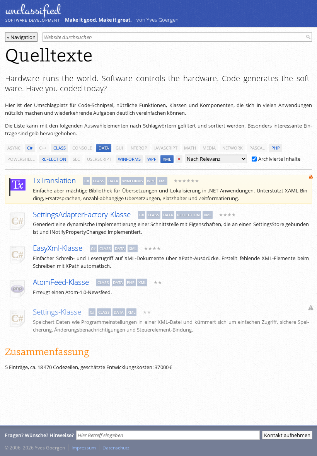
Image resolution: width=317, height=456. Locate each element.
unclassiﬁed (32, 10)
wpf (151, 159)
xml (167, 159)
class (59, 148)
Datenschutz (116, 447)
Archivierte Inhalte (279, 158)
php (275, 148)
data (104, 148)
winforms (129, 159)
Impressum (84, 447)
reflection (53, 159)
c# (29, 148)
